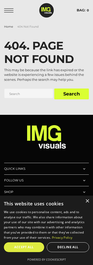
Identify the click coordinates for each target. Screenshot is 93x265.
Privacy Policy (62, 237)
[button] (10, 10)
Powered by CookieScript (46, 259)
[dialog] (46, 230)
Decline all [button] (67, 247)
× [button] (87, 201)
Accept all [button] (24, 247)
